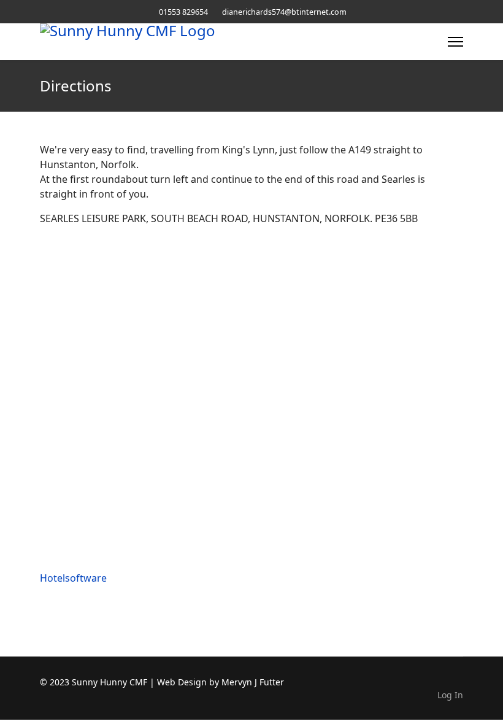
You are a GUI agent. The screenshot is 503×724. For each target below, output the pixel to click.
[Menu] (455, 41)
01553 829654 (183, 12)
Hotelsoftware (73, 578)
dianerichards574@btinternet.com (284, 12)
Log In (450, 695)
